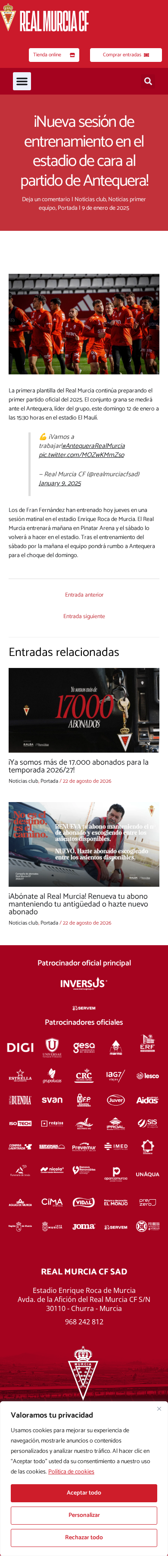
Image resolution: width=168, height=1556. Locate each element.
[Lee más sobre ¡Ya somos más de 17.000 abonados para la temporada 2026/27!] (84, 710)
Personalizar (84, 1515)
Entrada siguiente (84, 616)
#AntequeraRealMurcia (93, 446)
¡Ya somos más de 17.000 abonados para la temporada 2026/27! (79, 766)
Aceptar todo (84, 1493)
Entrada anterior (84, 595)
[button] (22, 81)
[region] (84, 1478)
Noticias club (90, 200)
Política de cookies (71, 1472)
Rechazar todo (84, 1538)
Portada (68, 208)
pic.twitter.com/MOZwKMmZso (81, 455)
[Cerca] (159, 1408)
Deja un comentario (46, 200)
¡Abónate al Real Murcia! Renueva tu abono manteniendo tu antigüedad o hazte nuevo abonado (78, 904)
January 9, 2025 (60, 483)
